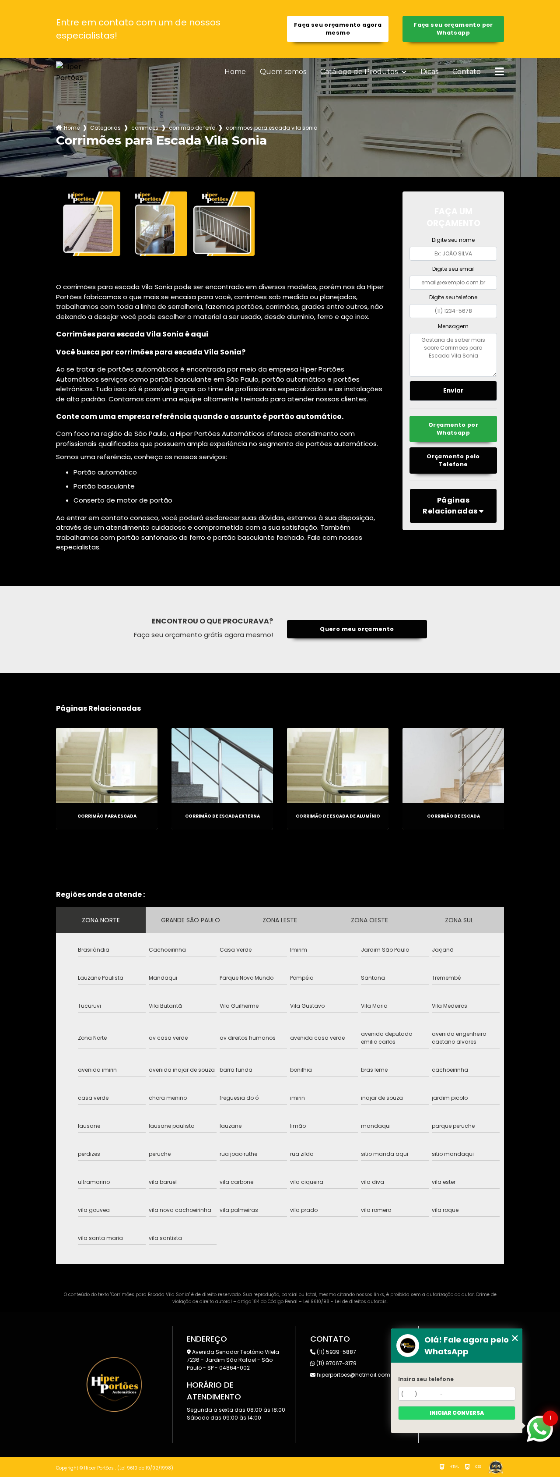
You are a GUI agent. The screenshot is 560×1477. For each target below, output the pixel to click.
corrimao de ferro (192, 127)
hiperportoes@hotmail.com (352, 1374)
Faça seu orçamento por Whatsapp (453, 28)
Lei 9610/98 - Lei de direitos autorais (345, 1301)
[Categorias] (499, 72)
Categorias (105, 127)
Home (235, 72)
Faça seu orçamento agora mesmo (338, 28)
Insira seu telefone (426, 1379)
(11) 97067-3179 (336, 1363)
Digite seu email (453, 269)
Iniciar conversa (457, 1413)
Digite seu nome (453, 240)
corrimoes (144, 127)
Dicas (429, 72)
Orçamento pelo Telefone (453, 460)
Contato (466, 72)
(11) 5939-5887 (335, 1352)
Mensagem (453, 326)
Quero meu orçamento (357, 629)
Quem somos (283, 72)
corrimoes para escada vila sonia (272, 127)
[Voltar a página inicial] (77, 72)
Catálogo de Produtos (359, 72)
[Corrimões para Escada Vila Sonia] (88, 223)
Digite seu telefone (453, 297)
